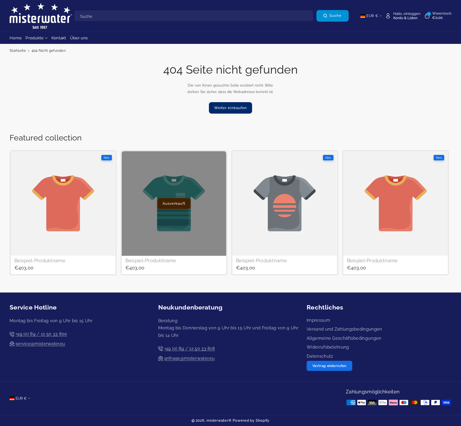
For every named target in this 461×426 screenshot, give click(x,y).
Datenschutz (320, 356)
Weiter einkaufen (230, 108)
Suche (335, 16)
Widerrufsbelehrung (328, 347)
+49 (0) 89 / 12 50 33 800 (41, 333)
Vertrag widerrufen (329, 366)
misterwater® (218, 420)
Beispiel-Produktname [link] (39, 260)
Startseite (18, 50)
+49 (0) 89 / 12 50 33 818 (189, 348)
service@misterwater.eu (40, 343)
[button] (437, 16)
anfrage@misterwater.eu (189, 358)
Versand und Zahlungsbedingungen (344, 329)
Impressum (318, 320)
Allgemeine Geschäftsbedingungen (344, 338)
